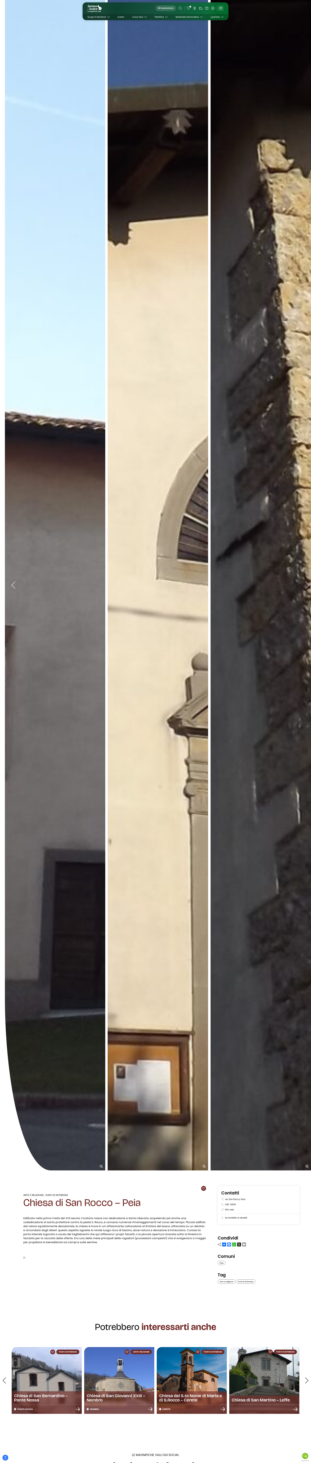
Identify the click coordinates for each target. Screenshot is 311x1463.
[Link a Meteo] (200, 8)
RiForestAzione (165, 8)
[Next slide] (307, 585)
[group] (55, 585)
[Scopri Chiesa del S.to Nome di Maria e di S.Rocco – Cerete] (78, 1409)
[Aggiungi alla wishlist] (203, 1188)
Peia (222, 1263)
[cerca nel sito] (180, 8)
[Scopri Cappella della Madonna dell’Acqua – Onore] (295, 1409)
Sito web (229, 1209)
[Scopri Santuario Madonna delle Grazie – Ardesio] (223, 1409)
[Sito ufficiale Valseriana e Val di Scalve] (94, 8)
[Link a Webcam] (194, 8)
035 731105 (230, 1204)
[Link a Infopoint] (213, 8)
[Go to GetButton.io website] (305, 1460)
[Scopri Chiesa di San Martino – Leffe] (150, 1409)
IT (221, 8)
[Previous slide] (13, 585)
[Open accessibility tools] (5, 1458)
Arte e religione (33, 1195)
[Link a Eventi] (206, 8)
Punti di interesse (56, 1195)
